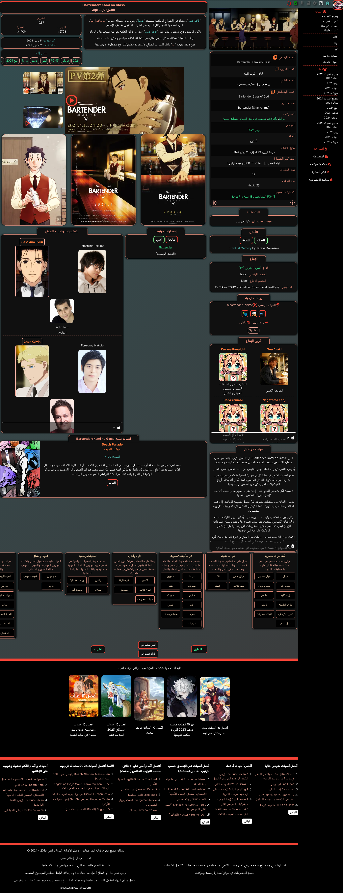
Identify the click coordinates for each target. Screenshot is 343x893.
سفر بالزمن (264, 585)
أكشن (145, 580)
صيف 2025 (331, 137)
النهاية (246, 240)
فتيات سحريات (264, 613)
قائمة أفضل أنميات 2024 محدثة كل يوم (87, 766)
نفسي (170, 604)
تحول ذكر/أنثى (285, 613)
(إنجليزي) (258, 322)
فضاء (217, 585)
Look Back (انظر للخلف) (142, 795)
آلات (217, 576)
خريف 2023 (331, 93)
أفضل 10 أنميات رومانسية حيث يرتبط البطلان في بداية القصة (83, 730)
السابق (199, 649)
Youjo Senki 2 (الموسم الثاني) (231, 784)
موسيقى (51, 576)
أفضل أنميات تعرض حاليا (281, 766)
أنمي (44, 60)
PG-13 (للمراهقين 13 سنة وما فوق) (253, 196)
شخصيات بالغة (257, 119)
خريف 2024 (331, 117)
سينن (226, 119)
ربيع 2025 (332, 132)
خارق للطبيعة (286, 604)
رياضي (98, 580)
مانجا (171, 239)
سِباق (98, 589)
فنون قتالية (145, 589)
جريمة (170, 595)
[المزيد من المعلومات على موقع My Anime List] (262, 313)
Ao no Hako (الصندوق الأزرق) (277, 805)
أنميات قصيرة (330, 21)
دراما (282, 119)
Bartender (165, 247)
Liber (66, 60)
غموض (192, 585)
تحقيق (192, 595)
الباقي (293, 812)
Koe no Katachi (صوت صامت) (139, 789)
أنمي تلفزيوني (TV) (250, 268)
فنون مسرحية (30, 576)
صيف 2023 (331, 88)
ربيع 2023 (332, 83)
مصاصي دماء (170, 613)
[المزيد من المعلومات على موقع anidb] (253, 313)
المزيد (112, 482)
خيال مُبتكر (285, 623)
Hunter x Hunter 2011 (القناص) (187, 814)
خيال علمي (238, 576)
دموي (192, 613)
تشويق (170, 576)
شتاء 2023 (332, 78)
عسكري (124, 589)
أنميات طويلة (331, 30)
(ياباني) (243, 322)
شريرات (192, 623)
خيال (285, 576)
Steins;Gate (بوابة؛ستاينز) (191, 799)
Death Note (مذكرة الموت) (28, 785)
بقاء (171, 585)
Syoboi (253, 330)
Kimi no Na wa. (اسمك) (143, 810)
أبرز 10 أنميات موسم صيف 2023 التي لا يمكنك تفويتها (182, 730)
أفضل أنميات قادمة (239, 766)
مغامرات (285, 585)
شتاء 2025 (332, 127)
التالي (98, 649)
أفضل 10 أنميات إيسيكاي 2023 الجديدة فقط (116, 730)
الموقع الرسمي (267, 305)
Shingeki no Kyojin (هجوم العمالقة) (23, 779)
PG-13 (55, 60)
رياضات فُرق (77, 589)
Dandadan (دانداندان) (281, 789)
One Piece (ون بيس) (282, 784)
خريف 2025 (331, 142)
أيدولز (51, 585)
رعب (192, 604)
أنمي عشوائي (148, 645)
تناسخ (264, 595)
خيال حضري (264, 576)
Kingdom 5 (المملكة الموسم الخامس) (88, 809)
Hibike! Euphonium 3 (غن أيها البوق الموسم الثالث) (80, 794)
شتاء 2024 (332, 102)
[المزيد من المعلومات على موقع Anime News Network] (245, 313)
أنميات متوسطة (329, 26)
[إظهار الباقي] (253, 437)
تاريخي (264, 604)
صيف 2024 (331, 112)
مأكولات (272, 119)
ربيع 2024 (254, 130)
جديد (35, 60)
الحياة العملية (238, 119)
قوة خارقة (124, 580)
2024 (76, 60)
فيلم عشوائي (148, 653)
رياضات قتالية (77, 580)
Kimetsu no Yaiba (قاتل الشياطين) (24, 810)
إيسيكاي (285, 595)
